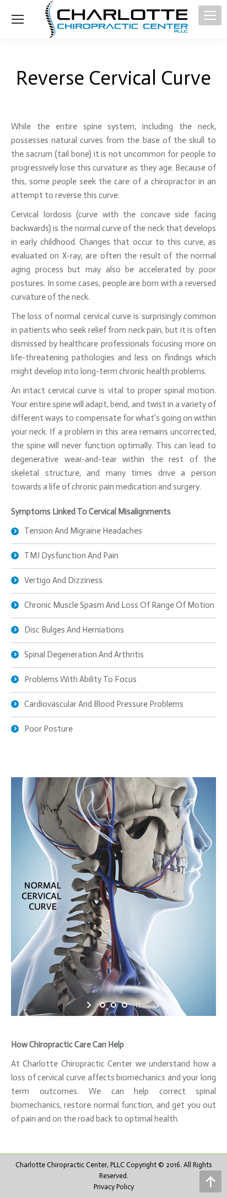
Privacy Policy (114, 1187)
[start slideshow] (90, 1004)
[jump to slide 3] (124, 1004)
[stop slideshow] (137, 1004)
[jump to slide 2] (113, 1004)
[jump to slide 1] (102, 1004)
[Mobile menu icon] (209, 15)
